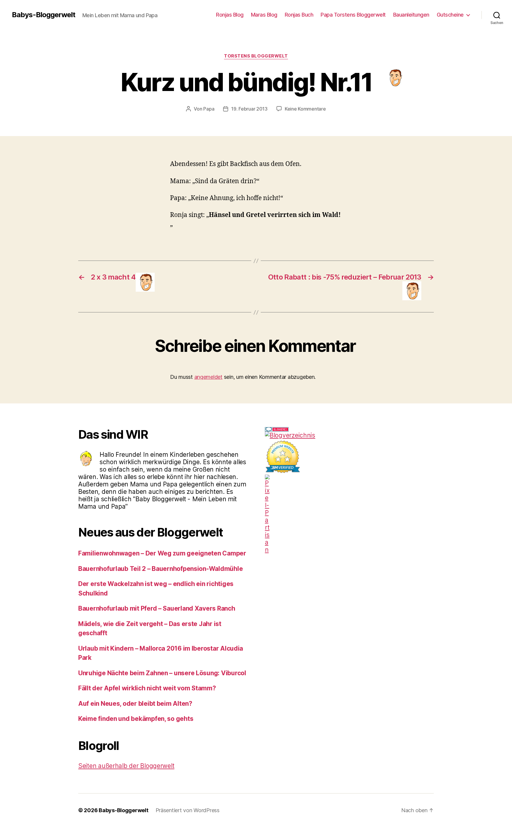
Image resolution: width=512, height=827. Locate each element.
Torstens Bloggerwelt (256, 56)
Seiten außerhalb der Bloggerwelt (126, 765)
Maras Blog (264, 15)
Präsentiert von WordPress (188, 810)
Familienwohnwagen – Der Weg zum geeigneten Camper (162, 553)
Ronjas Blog (230, 15)
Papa (208, 109)
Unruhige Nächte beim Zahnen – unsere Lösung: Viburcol (162, 673)
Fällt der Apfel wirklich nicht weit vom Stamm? (147, 688)
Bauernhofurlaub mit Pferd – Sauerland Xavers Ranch (156, 608)
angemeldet (208, 377)
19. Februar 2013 (249, 109)
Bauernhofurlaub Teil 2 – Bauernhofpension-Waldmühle (160, 568)
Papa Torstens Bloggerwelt (353, 15)
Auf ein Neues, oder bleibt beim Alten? (135, 703)
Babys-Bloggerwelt (43, 14)
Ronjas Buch (299, 15)
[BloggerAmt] (349, 435)
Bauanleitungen (411, 15)
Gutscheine (450, 15)
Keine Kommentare (305, 109)
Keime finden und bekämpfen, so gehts (135, 718)
